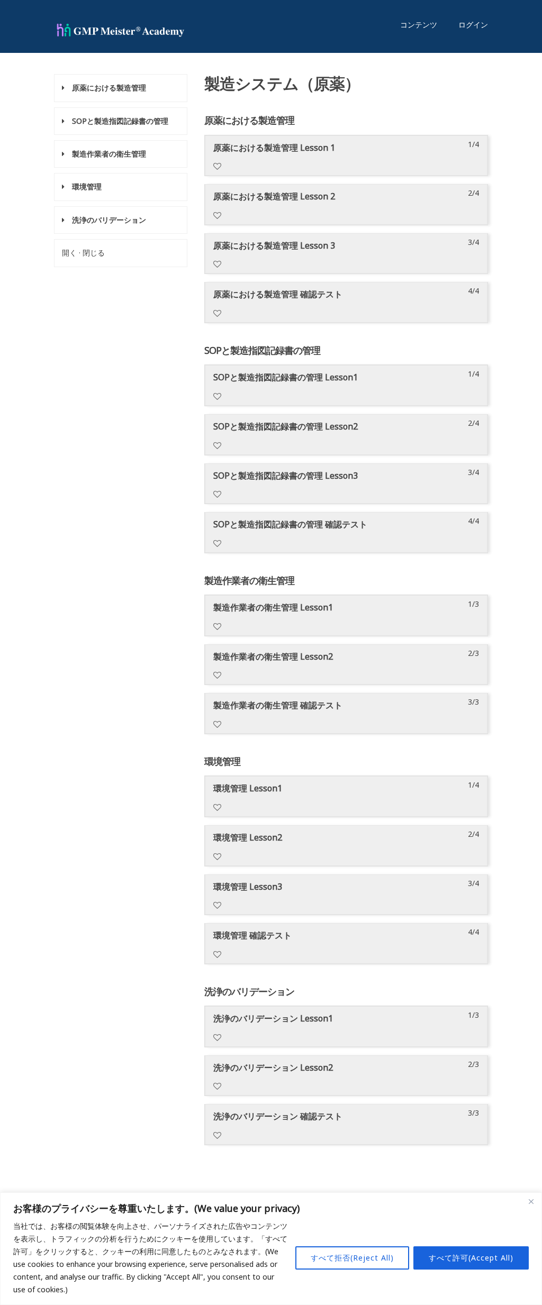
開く (69, 253)
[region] (271, 1248)
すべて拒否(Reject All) (352, 1258)
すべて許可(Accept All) (471, 1258)
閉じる (94, 253)
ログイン (473, 25)
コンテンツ (418, 25)
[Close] (531, 1201)
